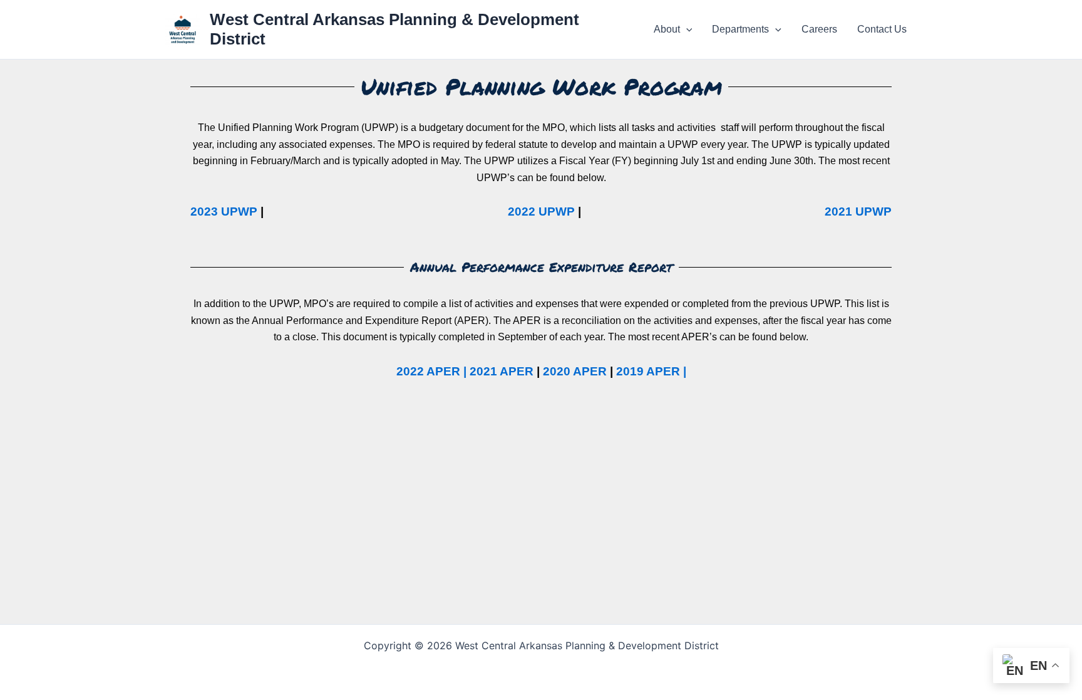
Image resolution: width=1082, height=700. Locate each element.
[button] (686, 29)
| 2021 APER (496, 371)
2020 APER (575, 371)
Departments (740, 29)
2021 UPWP (858, 211)
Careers (819, 29)
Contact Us (882, 29)
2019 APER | (651, 371)
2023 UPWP (223, 211)
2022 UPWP (541, 211)
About (667, 29)
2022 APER (428, 371)
